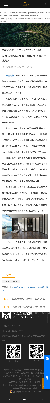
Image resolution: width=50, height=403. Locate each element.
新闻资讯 (27, 50)
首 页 (19, 50)
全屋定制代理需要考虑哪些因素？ (23, 299)
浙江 (39, 382)
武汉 (26, 382)
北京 (35, 382)
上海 (30, 382)
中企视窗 (27, 379)
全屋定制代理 (37, 373)
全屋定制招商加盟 (11, 281)
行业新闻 (37, 50)
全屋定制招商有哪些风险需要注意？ (23, 307)
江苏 (21, 382)
